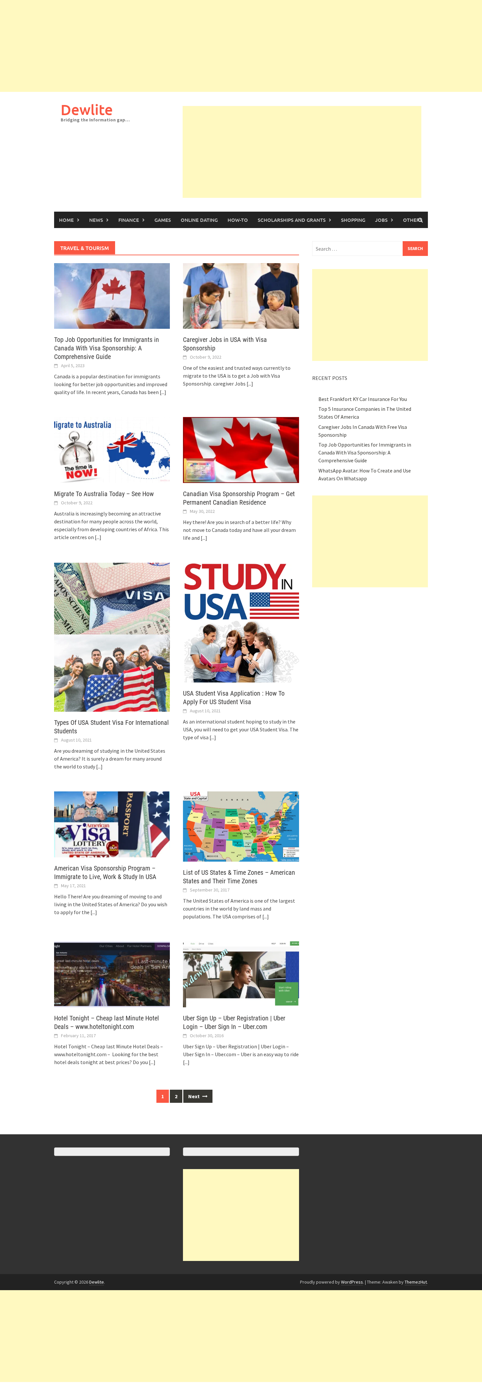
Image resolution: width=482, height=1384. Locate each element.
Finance (128, 220)
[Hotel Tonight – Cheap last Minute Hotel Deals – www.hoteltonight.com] (112, 973)
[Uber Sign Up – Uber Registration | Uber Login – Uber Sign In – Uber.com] (241, 973)
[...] (163, 392)
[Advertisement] (196, 46)
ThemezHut (416, 1282)
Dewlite (87, 109)
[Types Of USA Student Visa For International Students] (112, 636)
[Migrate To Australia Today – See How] (112, 449)
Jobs (381, 220)
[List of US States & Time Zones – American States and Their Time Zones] (241, 826)
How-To (238, 220)
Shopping (353, 220)
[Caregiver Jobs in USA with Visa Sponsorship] (241, 295)
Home (66, 220)
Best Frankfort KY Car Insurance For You (362, 399)
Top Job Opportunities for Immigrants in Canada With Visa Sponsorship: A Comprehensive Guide (106, 348)
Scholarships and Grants (292, 220)
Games (162, 220)
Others (412, 220)
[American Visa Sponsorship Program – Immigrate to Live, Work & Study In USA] (112, 823)
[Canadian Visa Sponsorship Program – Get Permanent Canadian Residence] (241, 449)
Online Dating (199, 220)
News (96, 220)
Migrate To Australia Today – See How (104, 494)
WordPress (352, 1282)
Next (194, 1096)
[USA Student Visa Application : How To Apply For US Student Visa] (241, 622)
